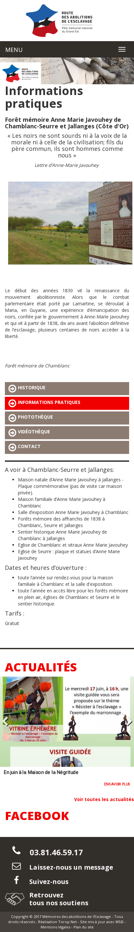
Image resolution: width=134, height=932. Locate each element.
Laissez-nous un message (70, 867)
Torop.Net (67, 921)
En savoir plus (117, 784)
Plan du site (84, 926)
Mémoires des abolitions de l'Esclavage (76, 916)
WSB (119, 921)
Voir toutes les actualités (104, 799)
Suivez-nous (48, 881)
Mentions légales (55, 926)
